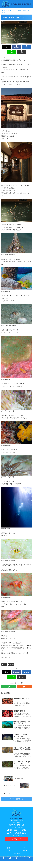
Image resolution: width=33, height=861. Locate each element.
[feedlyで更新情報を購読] (8, 686)
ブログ (5, 664)
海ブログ (12, 664)
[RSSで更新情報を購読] (24, 686)
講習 (8, 848)
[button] (21, 52)
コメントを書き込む (16, 799)
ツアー (24, 848)
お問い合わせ (16, 853)
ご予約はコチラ (16, 839)
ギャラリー (24, 850)
